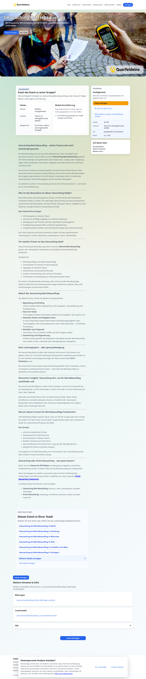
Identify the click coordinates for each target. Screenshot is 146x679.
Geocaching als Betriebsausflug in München (39, 536)
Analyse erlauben (117, 667)
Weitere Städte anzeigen (30, 558)
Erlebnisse (76, 5)
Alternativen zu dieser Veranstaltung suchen (109, 115)
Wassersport (98, 5)
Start (69, 5)
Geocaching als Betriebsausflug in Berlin (37, 526)
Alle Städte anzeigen (27, 563)
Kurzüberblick (98, 147)
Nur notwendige (100, 667)
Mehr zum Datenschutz (64, 673)
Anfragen (128, 5)
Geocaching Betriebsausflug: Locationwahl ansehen (37, 616)
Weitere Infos (98, 151)
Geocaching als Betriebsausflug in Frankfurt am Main (43, 547)
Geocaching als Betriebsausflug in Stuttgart (39, 552)
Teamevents (86, 5)
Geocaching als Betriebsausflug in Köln (37, 542)
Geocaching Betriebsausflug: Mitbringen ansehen (36, 600)
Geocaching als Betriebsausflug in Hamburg (39, 531)
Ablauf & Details (99, 149)
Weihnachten (109, 5)
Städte (118, 5)
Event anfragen (11, 33)
